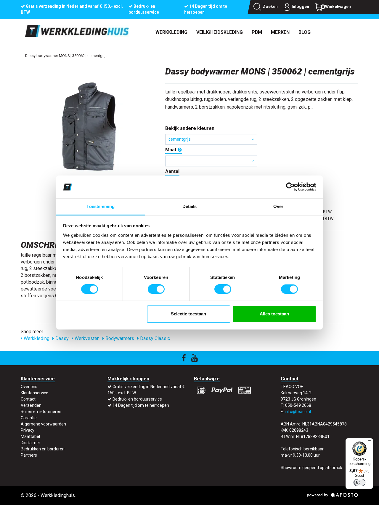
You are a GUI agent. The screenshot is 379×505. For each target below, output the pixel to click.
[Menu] (369, 441)
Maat (171, 150)
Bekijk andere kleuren (189, 128)
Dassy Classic (154, 338)
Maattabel (30, 436)
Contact (28, 399)
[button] (211, 160)
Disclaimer (30, 442)
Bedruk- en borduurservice (137, 399)
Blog (304, 32)
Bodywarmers (119, 338)
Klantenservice (34, 392)
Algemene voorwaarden (43, 424)
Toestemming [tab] (100, 206)
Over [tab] (278, 206)
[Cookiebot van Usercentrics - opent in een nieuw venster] (290, 186)
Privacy (27, 430)
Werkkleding (171, 32)
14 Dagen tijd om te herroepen (141, 405)
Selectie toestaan (188, 313)
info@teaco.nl (298, 411)
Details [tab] (189, 206)
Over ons (29, 386)
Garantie (29, 417)
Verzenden (31, 405)
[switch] (156, 289)
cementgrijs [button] (179, 139)
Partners (29, 455)
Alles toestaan (274, 313)
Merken (280, 32)
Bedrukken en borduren (43, 449)
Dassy (61, 338)
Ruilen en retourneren (41, 411)
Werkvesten (86, 338)
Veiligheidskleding (219, 32)
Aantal (172, 171)
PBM (257, 32)
